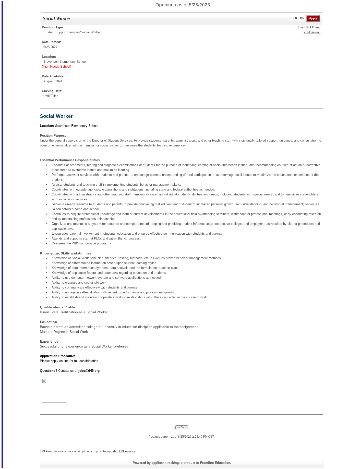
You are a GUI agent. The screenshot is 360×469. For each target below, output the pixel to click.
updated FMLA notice (121, 451)
